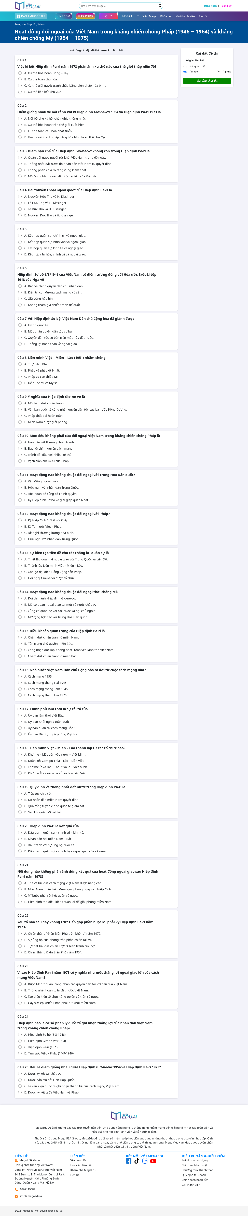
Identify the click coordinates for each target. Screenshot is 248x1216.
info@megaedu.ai (31, 1196)
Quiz (108, 16)
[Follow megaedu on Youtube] (153, 1161)
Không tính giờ (196, 66)
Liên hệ (74, 1175)
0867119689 (27, 1189)
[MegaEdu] (27, 5)
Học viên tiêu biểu (81, 1165)
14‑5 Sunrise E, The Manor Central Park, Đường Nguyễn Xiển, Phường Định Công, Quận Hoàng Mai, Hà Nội (40, 1171)
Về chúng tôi (78, 1160)
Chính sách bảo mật (194, 1165)
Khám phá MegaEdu (83, 1170)
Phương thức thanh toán (197, 1170)
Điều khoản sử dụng (195, 1160)
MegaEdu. (28, 1210)
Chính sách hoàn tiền (195, 1180)
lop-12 (32, 24)
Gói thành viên (191, 1185)
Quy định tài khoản (194, 1175)
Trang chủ (20, 24)
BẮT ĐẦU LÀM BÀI (207, 80)
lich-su (41, 24)
